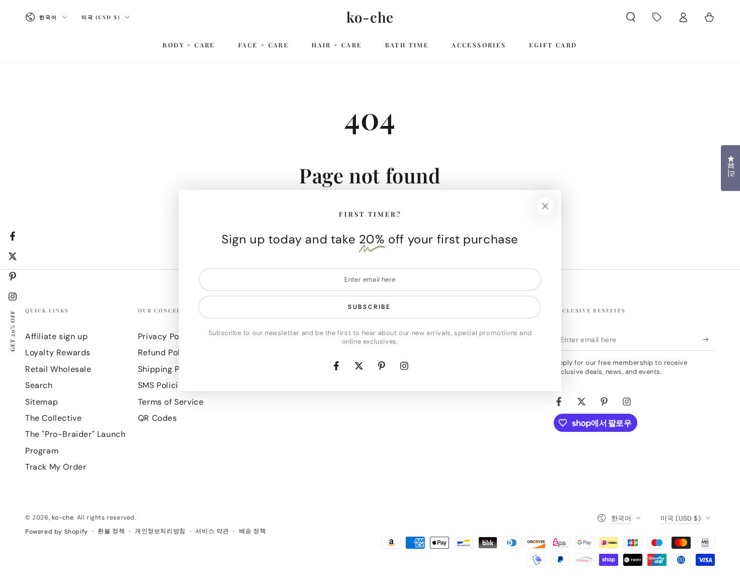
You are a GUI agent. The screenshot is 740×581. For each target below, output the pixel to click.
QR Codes (157, 418)
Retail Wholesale (58, 369)
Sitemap (41, 402)
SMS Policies (162, 385)
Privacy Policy (165, 336)
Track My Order (55, 467)
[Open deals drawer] (657, 17)
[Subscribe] (709, 339)
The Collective (53, 418)
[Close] (545, 206)
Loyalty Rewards (58, 352)
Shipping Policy (168, 369)
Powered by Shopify (56, 532)
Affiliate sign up (56, 336)
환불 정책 (111, 531)
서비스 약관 (212, 531)
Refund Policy (165, 352)
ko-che (63, 517)
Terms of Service (171, 402)
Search (39, 385)
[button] (631, 17)
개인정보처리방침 (160, 531)
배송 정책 (252, 531)
